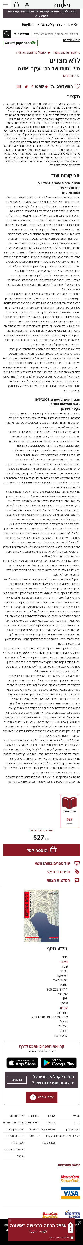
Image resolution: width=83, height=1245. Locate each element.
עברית (64, 1008)
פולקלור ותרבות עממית (66, 52)
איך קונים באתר (16, 1115)
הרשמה (17, 1080)
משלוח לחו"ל (17, 1142)
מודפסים (23, 34)
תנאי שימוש (34, 1129)
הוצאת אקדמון (73, 1129)
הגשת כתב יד (48, 1142)
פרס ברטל (35, 1136)
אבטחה (20, 1156)
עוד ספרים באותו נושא (52, 863)
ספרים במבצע (58, 871)
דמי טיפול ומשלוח (15, 1136)
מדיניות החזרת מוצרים (13, 1149)
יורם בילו (68, 75)
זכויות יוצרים (34, 1115)
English (28, 24)
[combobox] (56, 34)
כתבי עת (76, 1115)
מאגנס (64, 962)
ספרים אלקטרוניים (15, 1129)
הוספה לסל (37, 850)
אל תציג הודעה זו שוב (59, 1237)
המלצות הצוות (58, 880)
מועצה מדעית (48, 1129)
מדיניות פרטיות (32, 1122)
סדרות (77, 1122)
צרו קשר (51, 1122)
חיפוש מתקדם (71, 40)
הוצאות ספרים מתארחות (68, 1136)
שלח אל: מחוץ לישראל (57, 24)
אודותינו (51, 1115)
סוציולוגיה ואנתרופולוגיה (31, 52)
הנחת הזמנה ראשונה (13, 1122)
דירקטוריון (50, 1136)
